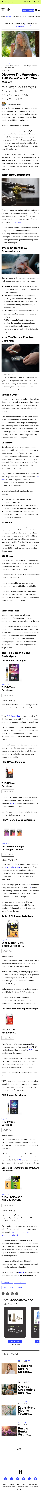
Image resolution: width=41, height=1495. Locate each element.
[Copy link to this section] (37, 174)
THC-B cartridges (13, 716)
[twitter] (7, 1294)
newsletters (34, 1487)
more (20, 1449)
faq (18, 1484)
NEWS (3, 16)
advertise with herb (28, 10)
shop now (7, 695)
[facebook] (3, 1294)
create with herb (22, 1487)
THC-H (11, 803)
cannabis (7, 1282)
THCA (31, 1050)
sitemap (19, 1489)
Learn (10, 63)
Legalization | (24, 1402)
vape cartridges (7, 1287)
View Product (9, 701)
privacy (4, 1484)
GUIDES (37, 16)
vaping (20, 1287)
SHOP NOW (15, 1341)
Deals (24, 16)
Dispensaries (17, 16)
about (24, 1484)
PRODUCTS (31, 16)
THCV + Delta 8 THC (12, 867)
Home (3, 63)
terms (12, 1484)
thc (20, 1282)
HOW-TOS (8, 16)
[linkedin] (16, 1294)
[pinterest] (12, 1294)
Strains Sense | (25, 1360)
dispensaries (33, 1484)
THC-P (18, 1160)
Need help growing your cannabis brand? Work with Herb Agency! (20, 1)
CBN (29, 888)
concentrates (16, 222)
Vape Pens (5, 684)
